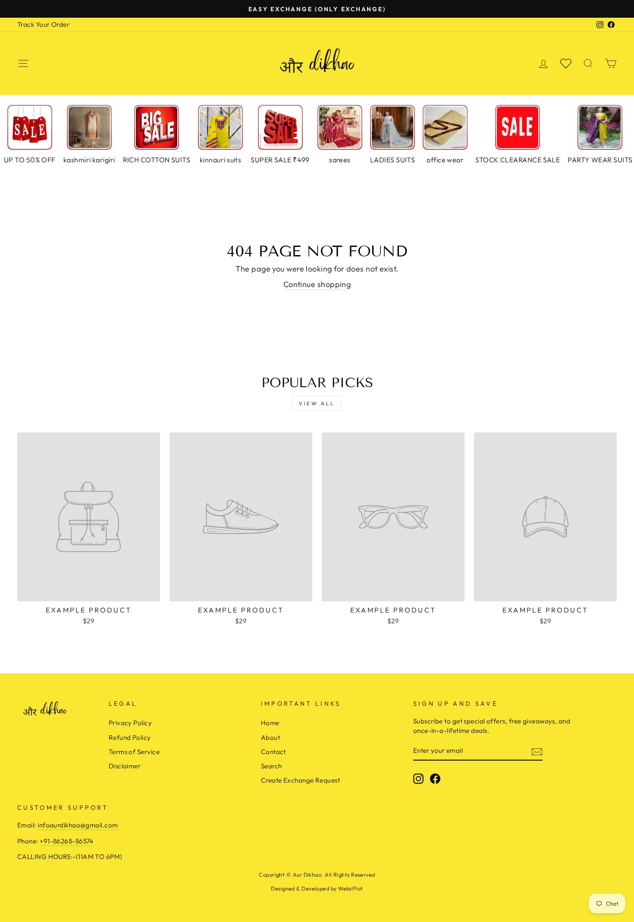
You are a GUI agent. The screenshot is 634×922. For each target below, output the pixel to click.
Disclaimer (125, 766)
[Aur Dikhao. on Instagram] (418, 779)
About (270, 737)
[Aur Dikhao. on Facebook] (435, 779)
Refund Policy (130, 737)
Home (270, 723)
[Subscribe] (537, 751)
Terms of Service (134, 752)
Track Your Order (43, 24)
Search (271, 766)
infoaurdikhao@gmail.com (78, 825)
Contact (273, 752)
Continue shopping (317, 284)
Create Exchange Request (300, 780)
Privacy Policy (130, 723)
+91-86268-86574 (67, 841)
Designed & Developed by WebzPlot (317, 888)
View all (317, 403)
